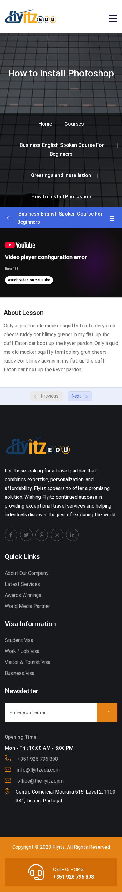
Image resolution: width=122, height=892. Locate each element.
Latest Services (22, 584)
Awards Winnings (23, 595)
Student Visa (19, 640)
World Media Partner (27, 606)
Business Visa (19, 673)
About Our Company (26, 573)
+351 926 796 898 (73, 877)
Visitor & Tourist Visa (27, 662)
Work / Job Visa (22, 651)
